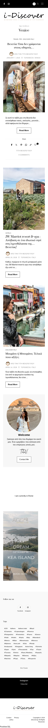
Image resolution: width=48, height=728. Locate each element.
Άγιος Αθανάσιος (27, 652)
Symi (14, 649)
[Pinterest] (21, 145)
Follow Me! (24, 684)
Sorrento (39, 646)
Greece (38, 634)
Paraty (32, 643)
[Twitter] (16, 145)
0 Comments (24, 155)
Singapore (19, 646)
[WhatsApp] (26, 145)
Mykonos (8, 643)
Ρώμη (16, 658)
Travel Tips (17, 39)
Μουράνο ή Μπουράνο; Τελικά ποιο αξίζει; (23, 355)
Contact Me (24, 459)
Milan (15, 640)
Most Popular (24, 668)
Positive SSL (5, 726)
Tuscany (7, 652)
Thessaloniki (23, 649)
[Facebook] (4, 4)
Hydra (22, 637)
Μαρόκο (16, 655)
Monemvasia (24, 640)
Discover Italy (28, 39)
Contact (8, 718)
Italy (33, 257)
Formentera (20, 634)
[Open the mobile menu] (42, 3)
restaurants (8, 646)
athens (13, 628)
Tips (32, 649)
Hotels (8, 233)
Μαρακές (8, 655)
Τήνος (23, 658)
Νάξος (34, 655)
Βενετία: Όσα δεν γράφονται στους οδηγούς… (24, 45)
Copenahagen (19, 631)
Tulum (39, 649)
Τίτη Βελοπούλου (30, 54)
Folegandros (9, 634)
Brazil (32, 628)
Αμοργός (39, 652)
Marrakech (36, 637)
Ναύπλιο (8, 658)
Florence (31, 631)
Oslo (25, 643)
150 (6, 628)
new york (17, 643)
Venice (37, 58)
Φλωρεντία (32, 658)
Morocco (35, 640)
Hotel (7, 637)
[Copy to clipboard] (31, 145)
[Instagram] (9, 4)
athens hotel (23, 628)
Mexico (7, 640)
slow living (29, 646)
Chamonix (8, 631)
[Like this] (35, 145)
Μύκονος (26, 655)
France (30, 634)
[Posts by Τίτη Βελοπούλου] (11, 54)
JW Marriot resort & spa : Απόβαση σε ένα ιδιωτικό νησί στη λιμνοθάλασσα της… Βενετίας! (23, 242)
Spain (7, 649)
